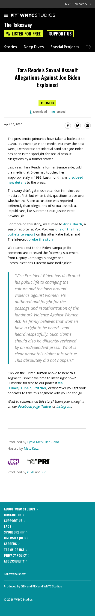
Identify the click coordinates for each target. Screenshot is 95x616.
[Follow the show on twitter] (46, 572)
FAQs (7, 526)
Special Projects (64, 46)
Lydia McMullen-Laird (43, 442)
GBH (30, 472)
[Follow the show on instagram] (59, 572)
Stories (10, 46)
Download (40, 112)
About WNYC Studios (19, 509)
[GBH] (13, 463)
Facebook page (29, 406)
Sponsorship (14, 532)
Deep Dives (34, 46)
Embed (61, 112)
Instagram (63, 406)
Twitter (46, 406)
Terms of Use (14, 549)
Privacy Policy (15, 555)
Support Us (60, 34)
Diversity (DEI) (15, 537)
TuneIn (26, 388)
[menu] (6, 16)
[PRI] (39, 463)
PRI (44, 472)
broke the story (41, 239)
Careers (10, 543)
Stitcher (39, 388)
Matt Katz (31, 448)
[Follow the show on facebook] (34, 572)
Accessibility (14, 561)
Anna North (72, 224)
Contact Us (12, 514)
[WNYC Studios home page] (39, 15)
